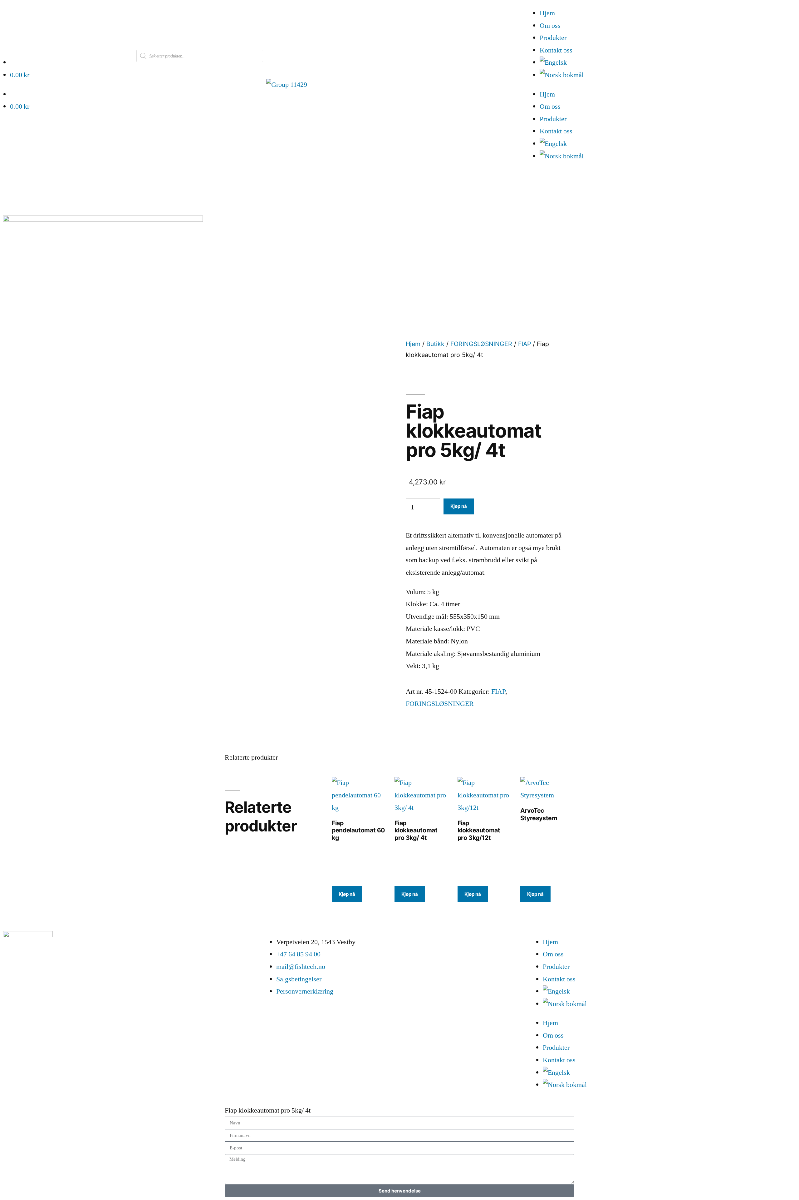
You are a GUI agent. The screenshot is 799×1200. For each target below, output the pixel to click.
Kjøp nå (458, 506)
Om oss (550, 25)
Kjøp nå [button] (347, 894)
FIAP (524, 344)
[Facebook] (11, 991)
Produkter (553, 37)
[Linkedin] (28, 991)
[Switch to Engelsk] (669, 63)
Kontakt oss (556, 50)
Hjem (547, 13)
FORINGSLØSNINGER (481, 344)
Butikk (435, 344)
